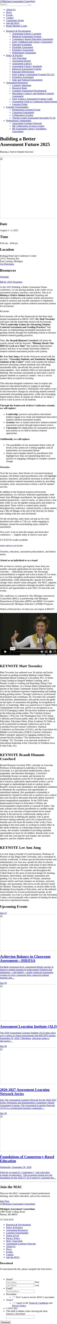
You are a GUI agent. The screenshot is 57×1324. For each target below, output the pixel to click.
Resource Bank (19, 88)
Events (9, 15)
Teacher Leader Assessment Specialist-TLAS (33, 118)
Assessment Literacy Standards (27, 66)
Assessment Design (21, 61)
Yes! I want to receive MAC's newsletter (35, 1297)
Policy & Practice (14, 55)
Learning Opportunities (17, 107)
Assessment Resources (17, 82)
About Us (11, 9)
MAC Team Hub (14, 1241)
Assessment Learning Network (27, 123)
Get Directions (7, 264)
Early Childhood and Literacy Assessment (32, 42)
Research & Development (18, 31)
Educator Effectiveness (23, 71)
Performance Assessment (24, 52)
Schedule (4, 277)
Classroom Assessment (23, 112)
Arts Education (19, 58)
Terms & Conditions (38, 1303)
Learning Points (19, 104)
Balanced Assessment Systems (26, 36)
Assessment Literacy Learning (26, 33)
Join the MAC (13, 23)
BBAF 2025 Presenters (11, 282)
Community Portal (15, 20)
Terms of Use (12, 1235)
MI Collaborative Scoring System (28, 126)
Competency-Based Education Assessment (32, 39)
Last (37, 1285)
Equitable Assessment (22, 47)
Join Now (4, 1201)
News (9, 12)
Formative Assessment (23, 50)
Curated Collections (21, 85)
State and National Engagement (27, 80)
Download (5, 1322)
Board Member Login (16, 26)
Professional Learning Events (26, 109)
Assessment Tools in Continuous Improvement (34, 101)
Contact (10, 17)
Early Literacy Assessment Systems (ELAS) (33, 74)
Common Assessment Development (29, 90)
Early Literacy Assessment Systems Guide (32, 99)
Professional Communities (18, 120)
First (37, 1282)
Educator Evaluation (22, 44)
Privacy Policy (13, 1238)
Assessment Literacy (22, 63)
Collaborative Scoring (22, 115)
